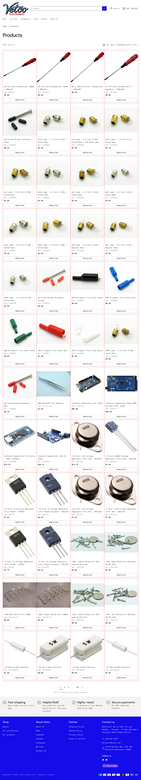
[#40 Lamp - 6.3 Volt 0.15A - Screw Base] (121, 173)
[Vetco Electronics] (16, 8)
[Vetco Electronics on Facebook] (103, 760)
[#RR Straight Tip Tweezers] (53, 384)
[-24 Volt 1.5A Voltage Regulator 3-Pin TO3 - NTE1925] (87, 489)
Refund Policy (75, 731)
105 (77, 687)
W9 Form (39, 747)
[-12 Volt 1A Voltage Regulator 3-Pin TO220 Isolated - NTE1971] (53, 489)
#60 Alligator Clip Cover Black (87, 298)
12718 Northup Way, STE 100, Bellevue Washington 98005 (119, 748)
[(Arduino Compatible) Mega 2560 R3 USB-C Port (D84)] (121, 384)
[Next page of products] (82, 687)
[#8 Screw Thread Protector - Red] (20, 384)
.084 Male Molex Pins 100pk (17, 614)
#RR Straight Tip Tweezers (51, 403)
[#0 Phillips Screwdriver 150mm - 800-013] (53, 67)
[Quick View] (34, 53)
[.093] (87, 595)
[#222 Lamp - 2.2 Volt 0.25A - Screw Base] (53, 173)
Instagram (40, 743)
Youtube (39, 739)
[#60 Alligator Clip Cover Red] (53, 331)
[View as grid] (104, 45)
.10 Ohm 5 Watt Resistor (50, 667)
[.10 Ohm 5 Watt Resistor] (53, 648)
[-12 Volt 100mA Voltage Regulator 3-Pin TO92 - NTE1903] (121, 436)
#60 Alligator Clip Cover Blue (121, 298)
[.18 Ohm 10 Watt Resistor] (121, 648)
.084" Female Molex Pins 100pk (53, 614)
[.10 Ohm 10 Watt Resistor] (20, 648)
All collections (10, 731)
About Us (40, 727)
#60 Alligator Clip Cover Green (19, 350)
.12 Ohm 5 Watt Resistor (84, 667)
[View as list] (107, 45)
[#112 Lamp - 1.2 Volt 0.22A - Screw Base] (53, 120)
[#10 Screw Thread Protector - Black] (20, 120)
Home (5, 26)
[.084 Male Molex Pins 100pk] (20, 595)
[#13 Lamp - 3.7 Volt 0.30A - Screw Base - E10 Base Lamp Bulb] (87, 120)
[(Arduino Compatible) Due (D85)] (87, 384)
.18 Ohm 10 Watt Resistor (118, 667)
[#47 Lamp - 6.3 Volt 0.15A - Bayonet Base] (121, 225)
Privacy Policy (76, 735)
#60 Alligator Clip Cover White (87, 350)
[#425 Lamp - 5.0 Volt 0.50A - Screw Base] (53, 225)
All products (9, 735)
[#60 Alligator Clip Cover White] (87, 331)
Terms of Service (77, 739)
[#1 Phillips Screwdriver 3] (121, 67)
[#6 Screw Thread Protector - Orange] (53, 278)
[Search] (104, 8)
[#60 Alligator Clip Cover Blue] (121, 278)
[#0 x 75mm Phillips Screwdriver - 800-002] (87, 67)
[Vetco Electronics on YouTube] (106, 760)
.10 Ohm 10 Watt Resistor (16, 667)
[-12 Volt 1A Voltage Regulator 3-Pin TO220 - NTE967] (20, 489)
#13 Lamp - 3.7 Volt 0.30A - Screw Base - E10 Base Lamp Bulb (86, 142)
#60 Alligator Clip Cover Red (52, 350)
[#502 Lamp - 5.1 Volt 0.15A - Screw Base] (20, 278)
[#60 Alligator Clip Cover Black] (87, 278)
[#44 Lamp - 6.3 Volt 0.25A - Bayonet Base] (87, 225)
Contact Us (41, 751)
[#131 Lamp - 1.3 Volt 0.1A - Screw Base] (121, 120)
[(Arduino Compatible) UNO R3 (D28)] (53, 436)
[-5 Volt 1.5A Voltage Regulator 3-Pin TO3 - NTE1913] (121, 489)
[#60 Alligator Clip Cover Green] (20, 331)
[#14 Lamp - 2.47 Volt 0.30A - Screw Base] (20, 173)
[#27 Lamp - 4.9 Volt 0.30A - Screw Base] (87, 173)
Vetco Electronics (27, 774)
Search (6, 727)
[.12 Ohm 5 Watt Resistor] (87, 648)
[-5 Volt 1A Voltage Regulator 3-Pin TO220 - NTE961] (20, 542)
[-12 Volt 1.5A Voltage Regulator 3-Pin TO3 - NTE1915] (87, 436)
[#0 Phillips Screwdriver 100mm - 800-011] (20, 67)
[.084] (53, 595)
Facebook (40, 735)
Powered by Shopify (46, 774)
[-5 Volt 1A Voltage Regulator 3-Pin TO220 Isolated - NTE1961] (53, 542)
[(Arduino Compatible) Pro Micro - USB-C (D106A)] (20, 436)
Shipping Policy (76, 727)
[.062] (87, 542)
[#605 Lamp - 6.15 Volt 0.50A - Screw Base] (121, 331)
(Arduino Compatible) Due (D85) (87, 403)
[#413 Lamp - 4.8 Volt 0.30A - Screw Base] (20, 225)
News (38, 731)
